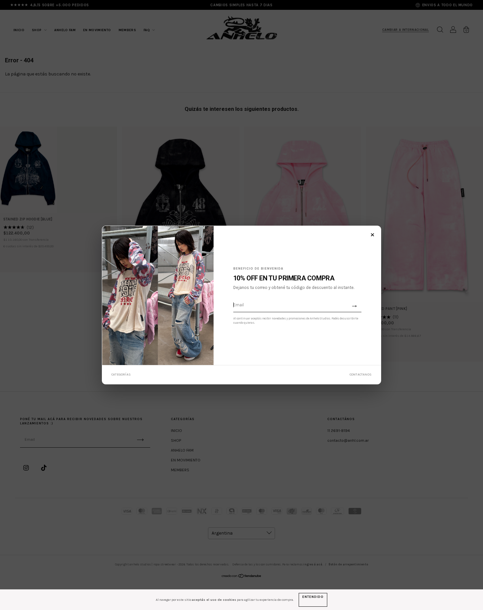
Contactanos (361, 374)
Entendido (312, 597)
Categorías (121, 374)
